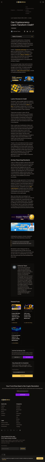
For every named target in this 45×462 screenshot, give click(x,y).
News (17, 421)
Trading (18, 426)
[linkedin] (27, 31)
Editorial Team (16, 31)
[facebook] (24, 31)
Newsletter (3, 409)
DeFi (17, 411)
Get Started (28, 357)
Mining (17, 419)
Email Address (15, 369)
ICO (17, 417)
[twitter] (30, 31)
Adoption (18, 406)
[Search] (40, 2)
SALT (12, 106)
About (2, 411)
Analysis (18, 408)
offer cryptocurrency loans (23, 70)
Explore (13, 10)
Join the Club (22, 394)
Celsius (28, 104)
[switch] (3, 455)
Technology (19, 424)
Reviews (18, 422)
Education (18, 413)
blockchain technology (20, 49)
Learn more (16, 357)
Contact (3, 413)
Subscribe (22, 375)
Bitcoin (22, 54)
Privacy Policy (4, 422)
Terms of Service (5, 424)
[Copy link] (33, 31)
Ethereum (26, 54)
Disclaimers (4, 426)
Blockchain (20, 10)
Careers (3, 415)
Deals (2, 408)
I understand (39, 458)
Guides (18, 415)
